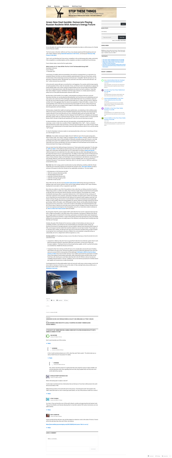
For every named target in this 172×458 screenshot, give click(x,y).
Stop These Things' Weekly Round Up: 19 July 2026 (113, 60)
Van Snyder (53, 335)
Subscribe (122, 37)
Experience (66, 6)
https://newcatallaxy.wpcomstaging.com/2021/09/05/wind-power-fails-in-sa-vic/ (67, 424)
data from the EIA (89, 150)
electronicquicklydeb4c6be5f (110, 98)
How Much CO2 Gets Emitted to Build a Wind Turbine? (114, 64)
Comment (93, 449)
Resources (57, 6)
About (49, 6)
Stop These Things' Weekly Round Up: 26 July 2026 (113, 59)
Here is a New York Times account (57, 208)
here (76, 137)
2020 (54, 148)
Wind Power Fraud (77, 6)
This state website (86, 166)
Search (123, 24)
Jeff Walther (107, 108)
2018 (49, 148)
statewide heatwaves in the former (70, 53)
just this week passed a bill (72, 182)
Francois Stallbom (108, 117)
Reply (49, 343)
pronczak (106, 89)
